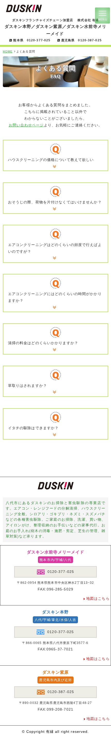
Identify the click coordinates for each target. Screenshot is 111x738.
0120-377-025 (60, 572)
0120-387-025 (60, 692)
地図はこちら (98, 598)
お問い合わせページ (26, 125)
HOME (7, 51)
